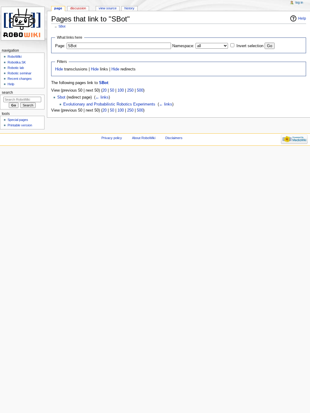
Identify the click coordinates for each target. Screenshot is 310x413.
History (129, 8)
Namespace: (183, 46)
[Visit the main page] (23, 23)
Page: (60, 46)
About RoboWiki (143, 138)
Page (58, 8)
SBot (61, 26)
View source (108, 8)
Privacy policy (111, 138)
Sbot (61, 97)
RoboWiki (14, 56)
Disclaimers (174, 138)
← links (102, 97)
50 (112, 90)
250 (130, 90)
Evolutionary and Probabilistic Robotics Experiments (109, 104)
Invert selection (249, 46)
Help (302, 18)
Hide (59, 69)
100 (120, 90)
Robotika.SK (17, 62)
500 (140, 90)
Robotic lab (16, 68)
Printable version (20, 125)
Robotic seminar (19, 73)
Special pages (18, 120)
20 (104, 90)
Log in (299, 2)
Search (7, 92)
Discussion (78, 8)
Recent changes (20, 78)
